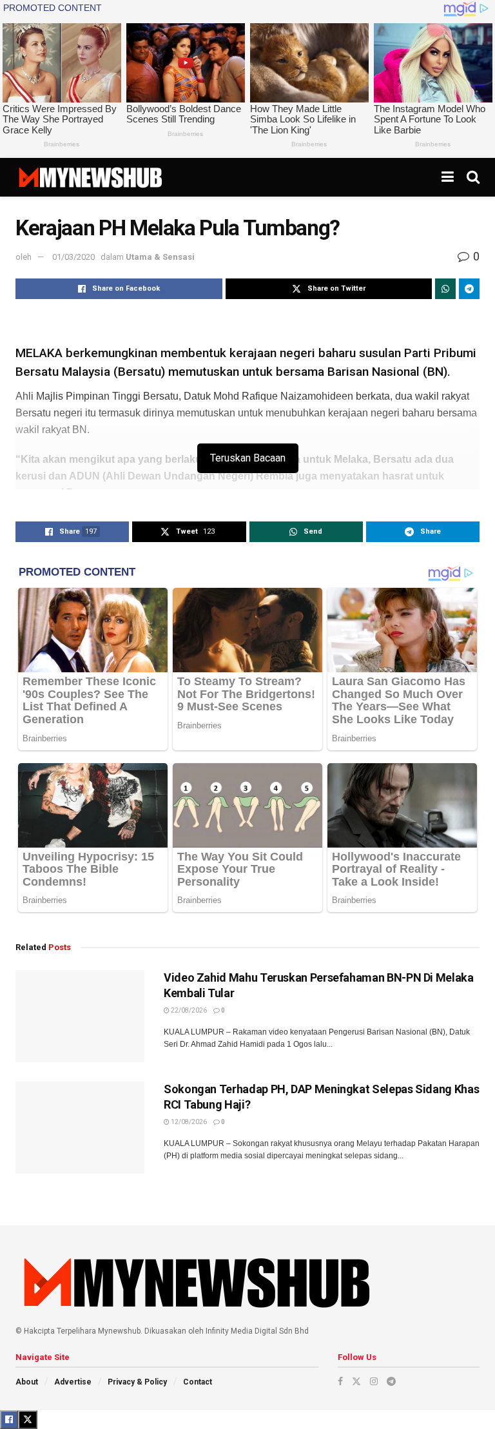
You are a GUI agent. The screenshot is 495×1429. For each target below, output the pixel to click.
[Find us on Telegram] (391, 1381)
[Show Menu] (448, 177)
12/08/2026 (188, 1121)
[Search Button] (473, 177)
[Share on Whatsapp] (445, 288)
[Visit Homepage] (89, 177)
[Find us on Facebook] (340, 1381)
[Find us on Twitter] (356, 1381)
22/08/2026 (188, 1010)
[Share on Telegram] (469, 288)
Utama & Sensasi (160, 257)
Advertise (73, 1381)
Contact (197, 1381)
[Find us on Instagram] (374, 1381)
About (26, 1381)
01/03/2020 (73, 257)
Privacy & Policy (137, 1381)
